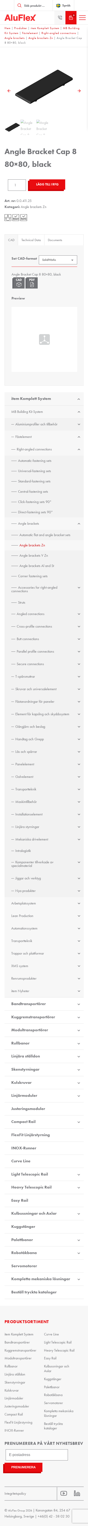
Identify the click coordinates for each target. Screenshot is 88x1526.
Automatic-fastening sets (34, 460)
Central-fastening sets (33, 491)
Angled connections (30, 613)
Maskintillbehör (26, 801)
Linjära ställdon (25, 1056)
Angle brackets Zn (40, 38)
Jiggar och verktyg (28, 878)
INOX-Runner (23, 1148)
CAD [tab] (11, 240)
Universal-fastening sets (34, 471)
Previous (9, 90)
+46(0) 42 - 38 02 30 (53, 1516)
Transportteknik (25, 789)
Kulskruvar (21, 1082)
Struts (21, 602)
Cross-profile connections (34, 626)
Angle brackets (15, 38)
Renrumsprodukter (24, 978)
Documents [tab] (55, 240)
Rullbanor (20, 1043)
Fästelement (30, 33)
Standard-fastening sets (34, 481)
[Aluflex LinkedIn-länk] (77, 1493)
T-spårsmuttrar (25, 676)
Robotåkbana (24, 1252)
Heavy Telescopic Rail (31, 1187)
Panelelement (24, 764)
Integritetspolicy (15, 1493)
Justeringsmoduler (28, 1108)
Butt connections (28, 639)
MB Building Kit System (27, 411)
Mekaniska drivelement (31, 839)
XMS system (19, 966)
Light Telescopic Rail (29, 1174)
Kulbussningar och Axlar (34, 1213)
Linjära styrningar (27, 826)
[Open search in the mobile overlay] (33, 5)
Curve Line (20, 1161)
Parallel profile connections (35, 651)
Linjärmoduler (24, 1095)
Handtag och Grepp (29, 739)
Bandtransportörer (28, 1003)
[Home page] (20, 17)
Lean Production (22, 915)
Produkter (20, 28)
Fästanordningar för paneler (34, 701)
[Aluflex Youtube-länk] (63, 1493)
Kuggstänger (23, 1226)
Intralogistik (23, 850)
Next (79, 90)
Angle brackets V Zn (33, 555)
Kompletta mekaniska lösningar (40, 1278)
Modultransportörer (29, 1029)
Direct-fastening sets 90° (35, 512)
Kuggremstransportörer (33, 1017)
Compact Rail (23, 1121)
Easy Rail (19, 1200)
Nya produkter (25, 890)
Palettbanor (22, 1239)
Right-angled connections (59, 33)
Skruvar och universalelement (35, 689)
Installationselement (28, 814)
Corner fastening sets (33, 576)
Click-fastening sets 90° (34, 501)
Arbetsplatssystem (23, 903)
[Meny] (82, 18)
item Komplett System (45, 28)
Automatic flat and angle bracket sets (44, 535)
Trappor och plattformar (27, 953)
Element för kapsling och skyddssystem (42, 714)
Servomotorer (24, 1265)
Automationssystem (24, 928)
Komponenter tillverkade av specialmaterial (32, 864)
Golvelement (24, 776)
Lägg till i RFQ (47, 184)
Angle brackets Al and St (36, 565)
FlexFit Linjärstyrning (30, 1134)
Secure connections (30, 664)
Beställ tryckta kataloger (34, 1292)
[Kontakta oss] (59, 17)
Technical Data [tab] (31, 240)
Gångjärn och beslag (30, 726)
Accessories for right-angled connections (34, 589)
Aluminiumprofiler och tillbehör (36, 424)
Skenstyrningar (25, 1069)
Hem (8, 28)
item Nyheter (20, 991)
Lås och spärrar (26, 751)
